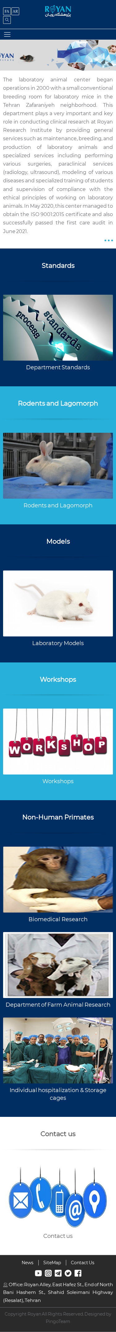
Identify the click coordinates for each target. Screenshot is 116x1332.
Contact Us (82, 1262)
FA (7, 11)
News (27, 1262)
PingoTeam (58, 1321)
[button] (7, 34)
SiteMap (52, 1262)
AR (15, 11)
